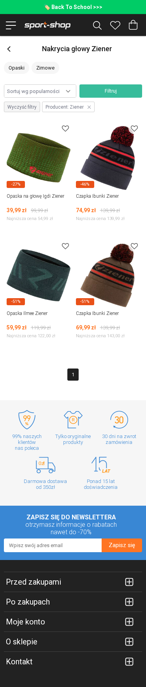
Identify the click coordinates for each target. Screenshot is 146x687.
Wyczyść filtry (22, 107)
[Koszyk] (133, 25)
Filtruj (111, 91)
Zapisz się (122, 545)
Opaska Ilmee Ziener (27, 313)
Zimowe (45, 68)
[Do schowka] (65, 128)
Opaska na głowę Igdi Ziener (35, 196)
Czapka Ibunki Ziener (97, 196)
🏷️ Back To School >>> (73, 7)
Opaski (17, 68)
